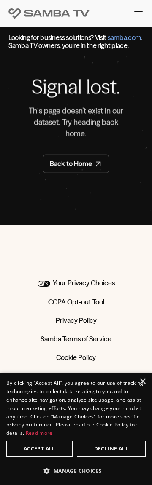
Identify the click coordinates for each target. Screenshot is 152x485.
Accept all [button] (39, 448)
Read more (39, 433)
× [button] (142, 381)
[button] (76, 470)
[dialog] (76, 429)
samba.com (124, 37)
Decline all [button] (111, 448)
